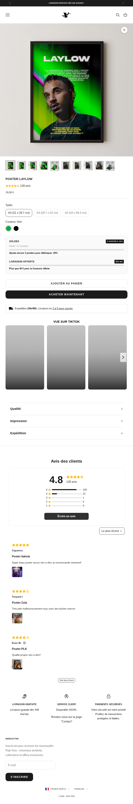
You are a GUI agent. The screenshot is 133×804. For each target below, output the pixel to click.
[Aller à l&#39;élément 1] (10, 165)
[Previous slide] (9, 357)
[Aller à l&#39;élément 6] (66, 165)
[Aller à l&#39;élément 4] (43, 165)
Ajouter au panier (66, 283)
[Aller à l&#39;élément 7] (77, 165)
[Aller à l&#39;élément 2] (21, 165)
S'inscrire (19, 776)
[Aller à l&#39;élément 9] (99, 165)
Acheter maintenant (66, 294)
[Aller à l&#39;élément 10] (110, 166)
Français (79, 789)
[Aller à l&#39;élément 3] (32, 166)
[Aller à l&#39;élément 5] (55, 166)
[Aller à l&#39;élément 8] (88, 166)
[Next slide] (123, 357)
